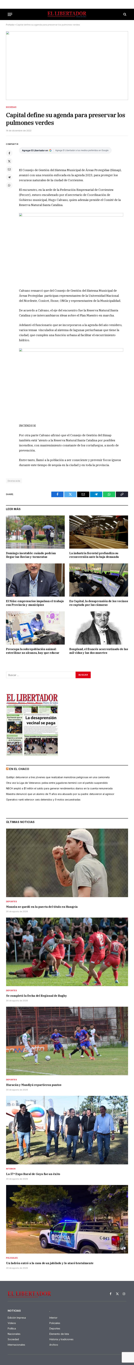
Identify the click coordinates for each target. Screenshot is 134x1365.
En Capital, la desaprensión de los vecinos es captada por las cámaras (98, 603)
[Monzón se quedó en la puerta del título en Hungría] (67, 863)
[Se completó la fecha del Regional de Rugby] (67, 952)
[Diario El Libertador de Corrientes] (67, 14)
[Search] (124, 14)
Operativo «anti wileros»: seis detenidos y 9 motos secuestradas (43, 799)
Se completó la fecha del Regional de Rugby (36, 995)
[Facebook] (9, 153)
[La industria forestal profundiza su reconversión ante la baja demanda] (98, 532)
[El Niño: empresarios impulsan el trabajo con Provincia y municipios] (35, 580)
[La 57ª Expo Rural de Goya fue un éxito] (67, 1130)
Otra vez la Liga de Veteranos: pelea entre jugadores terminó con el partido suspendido (57, 782)
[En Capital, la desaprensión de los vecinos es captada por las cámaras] (98, 580)
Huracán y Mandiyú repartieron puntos (33, 1085)
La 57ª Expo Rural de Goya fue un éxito (33, 1174)
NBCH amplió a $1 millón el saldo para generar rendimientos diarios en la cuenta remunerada (59, 788)
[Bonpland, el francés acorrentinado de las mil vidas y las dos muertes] (98, 628)
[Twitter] (9, 161)
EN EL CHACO (19, 769)
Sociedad (11, 107)
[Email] (9, 169)
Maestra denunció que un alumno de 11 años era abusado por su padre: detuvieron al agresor (60, 793)
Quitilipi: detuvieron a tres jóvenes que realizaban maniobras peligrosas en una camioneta (58, 777)
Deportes (11, 901)
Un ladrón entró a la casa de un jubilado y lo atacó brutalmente (50, 1263)
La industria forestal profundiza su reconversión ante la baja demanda (94, 555)
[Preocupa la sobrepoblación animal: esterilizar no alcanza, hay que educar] (35, 628)
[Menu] (10, 14)
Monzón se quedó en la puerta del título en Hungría (42, 906)
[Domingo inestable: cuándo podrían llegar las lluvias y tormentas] (35, 532)
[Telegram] (9, 177)
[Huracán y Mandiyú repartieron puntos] (67, 1041)
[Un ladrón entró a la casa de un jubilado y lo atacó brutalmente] (67, 1219)
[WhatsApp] (9, 185)
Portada (10, 24)
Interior (11, 1169)
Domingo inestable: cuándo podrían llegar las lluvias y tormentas (31, 555)
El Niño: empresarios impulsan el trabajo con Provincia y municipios (35, 603)
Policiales (12, 1258)
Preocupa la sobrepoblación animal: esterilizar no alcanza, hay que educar (32, 651)
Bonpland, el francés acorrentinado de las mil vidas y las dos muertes (98, 651)
